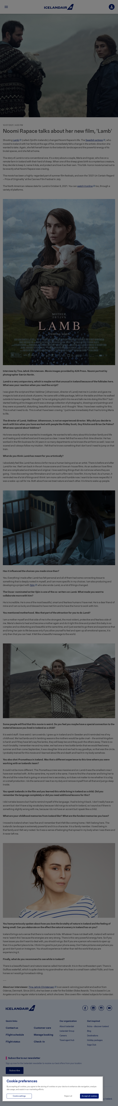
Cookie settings (19, 1096)
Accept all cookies (89, 1096)
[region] (52, 1088)
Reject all (68, 1096)
